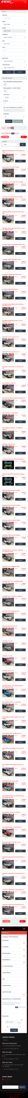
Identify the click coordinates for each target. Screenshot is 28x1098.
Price (3, 47)
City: (3, 979)
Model (4, 28)
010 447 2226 (7, 1059)
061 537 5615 (15, 1059)
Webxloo (17, 1094)
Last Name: (5, 946)
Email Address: (6, 959)
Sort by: (4, 141)
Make (3, 21)
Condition (5, 34)
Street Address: (6, 972)
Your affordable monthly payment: (12, 81)
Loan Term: (6, 94)
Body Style (5, 58)
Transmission (6, 64)
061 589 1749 (15, 1048)
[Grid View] (8, 128)
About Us (5, 1040)
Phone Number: (6, 953)
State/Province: (6, 985)
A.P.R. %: (5, 101)
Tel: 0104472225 (23, 0)
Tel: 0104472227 (6, 0)
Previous (5, 137)
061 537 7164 (15, 1069)
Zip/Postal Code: (6, 992)
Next (24, 137)
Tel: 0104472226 (14, 0)
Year (3, 41)
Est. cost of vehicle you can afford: (12, 107)
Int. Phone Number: (7, 966)
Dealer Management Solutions (17, 1092)
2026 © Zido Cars (14, 1097)
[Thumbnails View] (10, 128)
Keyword (4, 15)
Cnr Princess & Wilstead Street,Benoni (12, 1045)
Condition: (6, 114)
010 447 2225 (7, 1069)
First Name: (5, 940)
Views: (4, 128)
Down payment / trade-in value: (12, 88)
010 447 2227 (7, 1048)
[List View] (12, 128)
